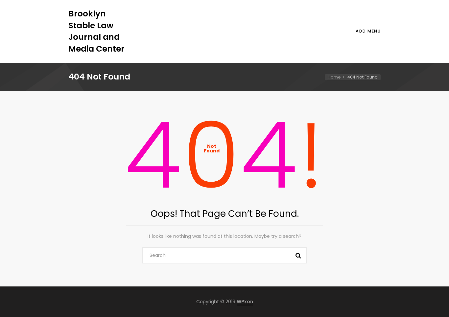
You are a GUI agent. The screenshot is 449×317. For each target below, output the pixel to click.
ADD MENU (368, 31)
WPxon (245, 301)
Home (334, 77)
